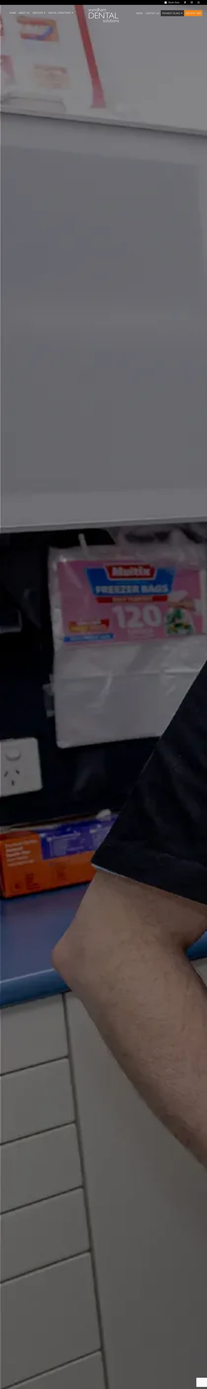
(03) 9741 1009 (193, 13)
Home (12, 12)
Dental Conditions (59, 12)
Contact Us (152, 13)
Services (38, 12)
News (139, 13)
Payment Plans (171, 13)
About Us (24, 12)
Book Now (173, 2)
